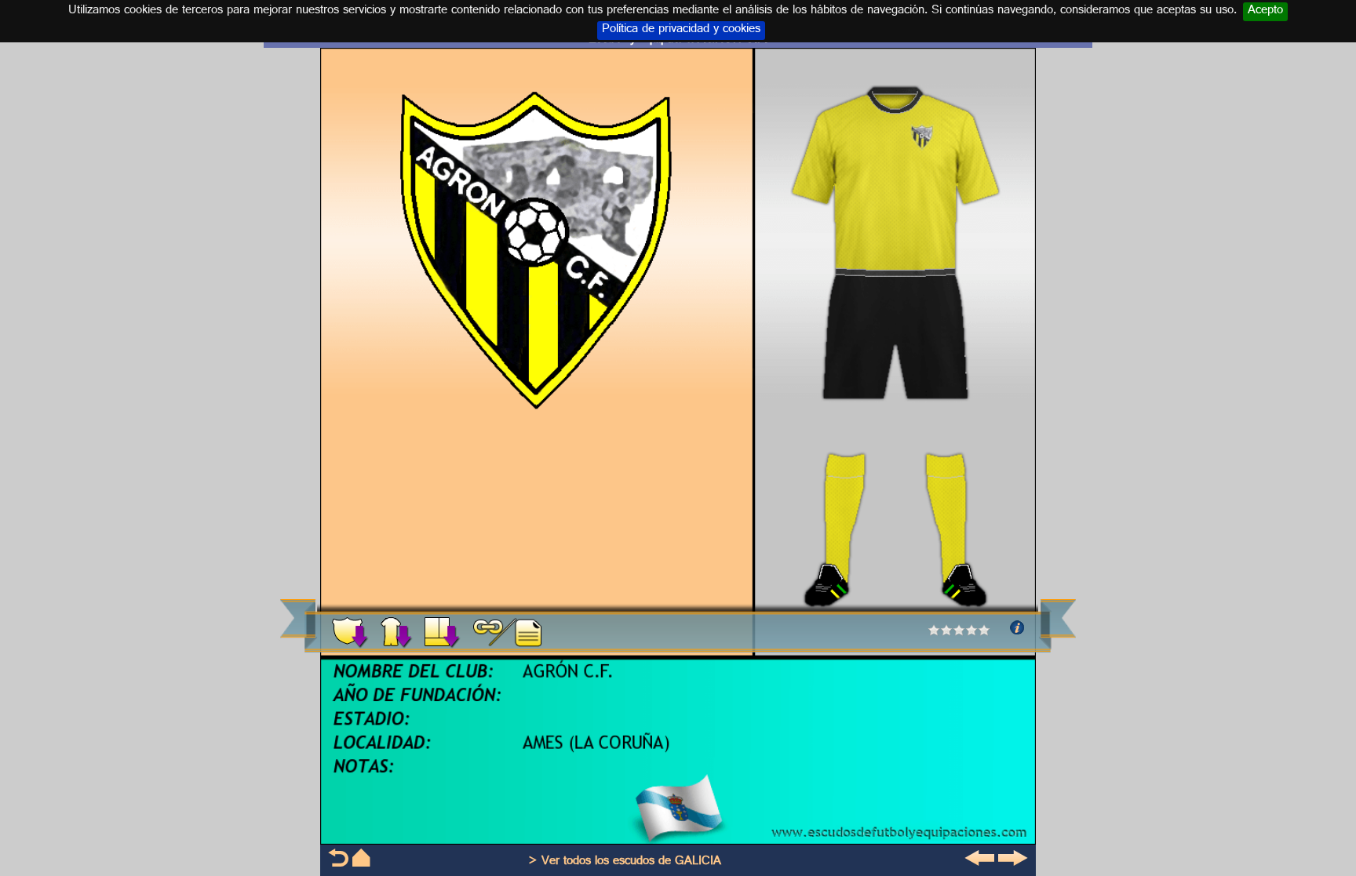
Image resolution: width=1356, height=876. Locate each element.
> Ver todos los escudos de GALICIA (624, 862)
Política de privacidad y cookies (681, 30)
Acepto (1265, 11)
